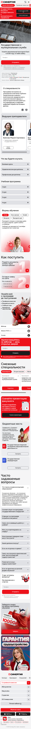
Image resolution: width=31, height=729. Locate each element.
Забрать (15, 631)
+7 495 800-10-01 (7, 286)
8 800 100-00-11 (7, 284)
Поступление (18, 722)
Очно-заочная (15, 215)
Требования (25, 722)
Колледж (4, 678)
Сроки (11, 722)
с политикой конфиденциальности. (13, 68)
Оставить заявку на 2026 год (23, 11)
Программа (6, 722)
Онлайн (25, 215)
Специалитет (23, 678)
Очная (5, 215)
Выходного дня (17, 218)
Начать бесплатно (7, 5)
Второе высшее (19, 371)
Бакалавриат (6, 371)
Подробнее (10, 388)
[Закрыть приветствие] (2, 716)
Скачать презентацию (23, 15)
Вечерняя (6, 218)
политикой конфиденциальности (9, 357)
